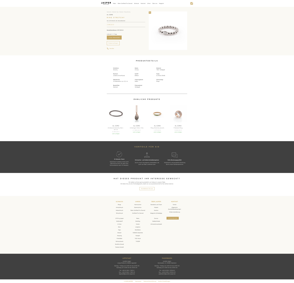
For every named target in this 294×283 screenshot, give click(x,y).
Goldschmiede (156, 221)
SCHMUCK (119, 201)
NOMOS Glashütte (138, 232)
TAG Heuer (138, 238)
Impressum (138, 281)
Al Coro (119, 224)
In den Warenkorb (114, 37)
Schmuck (136, 3)
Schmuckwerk (119, 241)
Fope (119, 230)
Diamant (121, 11)
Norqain (138, 235)
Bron (119, 227)
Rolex (114, 3)
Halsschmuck (119, 210)
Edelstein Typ (115, 11)
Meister (119, 232)
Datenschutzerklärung (150, 281)
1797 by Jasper (119, 218)
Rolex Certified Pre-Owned (125, 3)
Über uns (154, 3)
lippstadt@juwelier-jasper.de (127, 274)
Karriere (156, 210)
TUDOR (138, 241)
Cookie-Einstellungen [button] (164, 281)
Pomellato (119, 238)
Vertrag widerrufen (172, 218)
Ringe (119, 204)
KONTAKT (174, 201)
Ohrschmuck (119, 213)
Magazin (161, 3)
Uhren (149, 3)
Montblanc (138, 230)
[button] (150, 12)
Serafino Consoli (119, 244)
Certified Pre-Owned (137, 213)
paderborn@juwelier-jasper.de (167, 274)
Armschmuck (119, 207)
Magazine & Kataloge (156, 213)
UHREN (137, 201)
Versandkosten (121, 20)
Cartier (138, 224)
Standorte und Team (156, 204)
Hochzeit (143, 3)
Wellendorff (119, 221)
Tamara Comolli (119, 247)
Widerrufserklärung (174, 212)
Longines (137, 227)
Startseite (109, 11)
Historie (156, 207)
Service (156, 218)
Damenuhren (137, 207)
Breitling (138, 221)
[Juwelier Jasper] (106, 3)
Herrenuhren (137, 204)
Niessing (119, 235)
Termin (174, 204)
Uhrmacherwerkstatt (156, 224)
